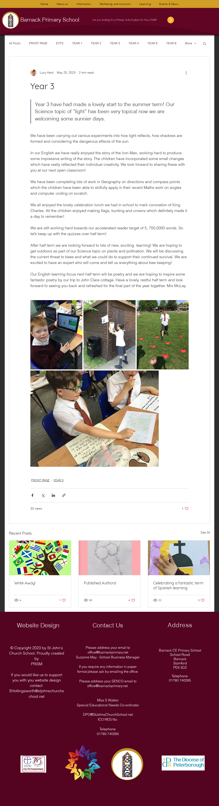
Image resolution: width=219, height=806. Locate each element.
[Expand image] (56, 334)
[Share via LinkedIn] (53, 495)
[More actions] (186, 72)
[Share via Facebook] (32, 495)
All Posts (15, 43)
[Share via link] (64, 495)
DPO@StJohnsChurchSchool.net (108, 714)
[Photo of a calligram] (110, 558)
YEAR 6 (171, 43)
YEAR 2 (96, 43)
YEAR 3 (115, 43)
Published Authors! (100, 583)
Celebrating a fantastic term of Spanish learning (178, 585)
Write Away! (24, 583)
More (188, 43)
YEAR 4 (134, 43)
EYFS (60, 43)
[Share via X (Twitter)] (43, 495)
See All (205, 532)
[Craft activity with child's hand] (179, 558)
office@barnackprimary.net (108, 652)
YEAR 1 (77, 43)
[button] (62, 4)
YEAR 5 (152, 43)
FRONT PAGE (38, 43)
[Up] (167, 20)
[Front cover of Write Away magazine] (40, 558)
